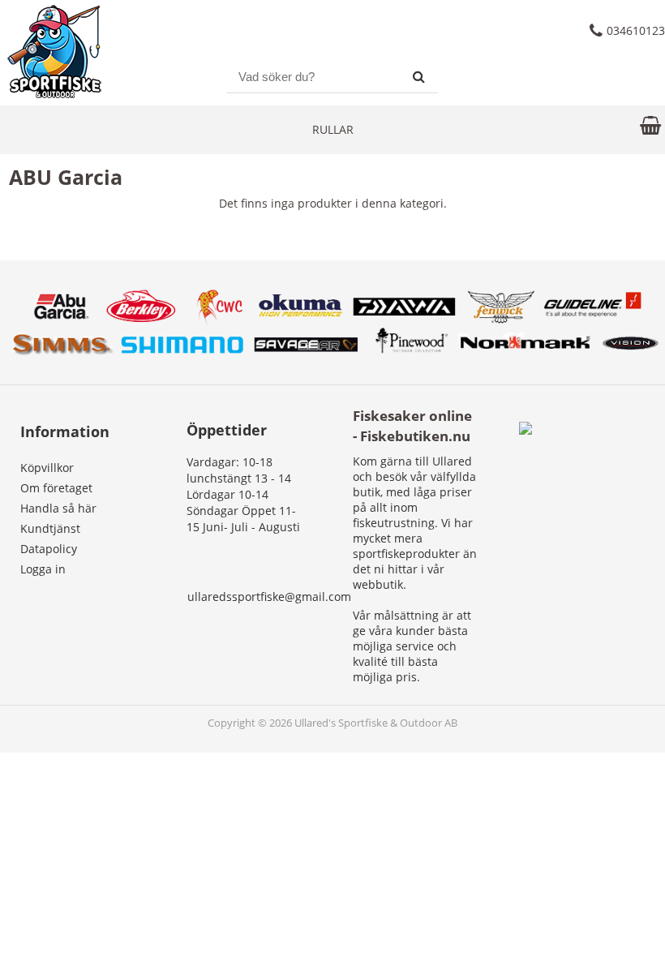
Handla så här (58, 508)
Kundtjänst (50, 528)
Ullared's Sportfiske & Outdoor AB (375, 723)
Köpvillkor (47, 467)
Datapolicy (48, 548)
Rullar (333, 129)
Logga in (43, 569)
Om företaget (56, 488)
